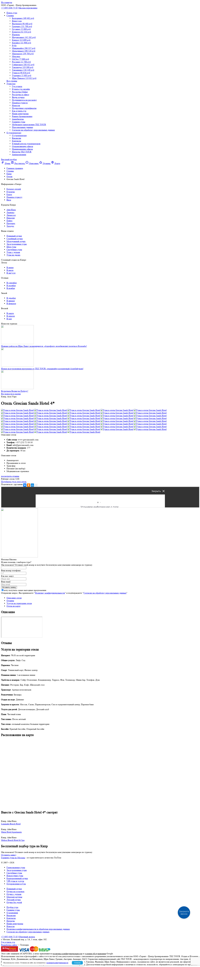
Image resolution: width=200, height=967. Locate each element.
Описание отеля (14, 598)
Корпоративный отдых (17, 878)
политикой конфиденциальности (57, 963)
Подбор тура (12, 907)
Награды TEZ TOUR (21, 151)
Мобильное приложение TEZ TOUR (29, 124)
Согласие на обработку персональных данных (33, 130)
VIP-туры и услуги (15, 881)
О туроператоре (14, 132)
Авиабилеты (18, 119)
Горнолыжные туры (16, 867)
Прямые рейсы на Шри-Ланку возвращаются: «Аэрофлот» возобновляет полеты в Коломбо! (44, 346)
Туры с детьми (13, 252)
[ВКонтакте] (24, 485)
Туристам (11, 83)
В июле (10, 270)
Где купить (17, 86)
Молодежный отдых (16, 241)
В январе (11, 300)
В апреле (11, 316)
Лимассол (11, 215)
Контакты (16, 141)
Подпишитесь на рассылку (24, 100)
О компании (12, 912)
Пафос (10, 220)
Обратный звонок (26, 936)
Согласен (77, 963)
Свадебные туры (14, 249)
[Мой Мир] (32, 485)
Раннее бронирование (22, 116)
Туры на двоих (13, 255)
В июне (10, 267)
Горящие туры (18, 121)
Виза (9, 200)
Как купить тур (19, 111)
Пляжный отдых (14, 236)
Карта (9, 194)
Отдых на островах (15, 891)
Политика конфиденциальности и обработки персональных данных (38, 929)
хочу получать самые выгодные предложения (25, 590)
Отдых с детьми (14, 894)
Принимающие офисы (22, 149)
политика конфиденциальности (67, 953)
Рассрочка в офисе (20, 94)
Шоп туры (11, 246)
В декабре (11, 298)
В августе (11, 273)
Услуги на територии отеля (19, 603)
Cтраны (10, 15)
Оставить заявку (8, 855)
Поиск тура (12, 12)
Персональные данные (22, 127)
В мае (9, 318)
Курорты (11, 191)
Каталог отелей (14, 189)
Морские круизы (14, 897)
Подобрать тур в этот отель (13, 481)
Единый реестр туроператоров (26, 143)
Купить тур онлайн (21, 89)
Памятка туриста (20, 102)
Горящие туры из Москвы (13, 857)
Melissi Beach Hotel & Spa (12, 840)
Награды (11, 921)
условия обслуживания (95, 953)
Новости (16, 105)
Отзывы (10, 600)
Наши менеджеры (20, 113)
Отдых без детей (14, 902)
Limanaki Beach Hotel (11, 824)
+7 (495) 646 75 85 (9, 8)
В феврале (11, 303)
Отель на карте (13, 606)
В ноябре (11, 288)
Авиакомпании (19, 154)
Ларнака (10, 212)
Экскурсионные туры (17, 244)
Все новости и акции (11, 394)
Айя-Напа (11, 209)
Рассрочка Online (20, 91)
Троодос (10, 226)
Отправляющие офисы (22, 146)
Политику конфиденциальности (50, 593)
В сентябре (12, 282)
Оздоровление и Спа (16, 883)
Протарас (11, 223)
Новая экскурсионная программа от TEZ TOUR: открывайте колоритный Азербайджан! (42, 368)
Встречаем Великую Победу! (14, 391)
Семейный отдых (15, 238)
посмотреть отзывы (10, 476)
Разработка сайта (9, 945)
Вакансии (16, 138)
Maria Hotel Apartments (11, 832)
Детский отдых (14, 899)
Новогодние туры (15, 875)
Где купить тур (8, 942)
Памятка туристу (14, 197)
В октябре (11, 285)
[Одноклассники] (28, 485)
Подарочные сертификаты (24, 108)
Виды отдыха (18, 97)
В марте (10, 313)
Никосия (11, 218)
